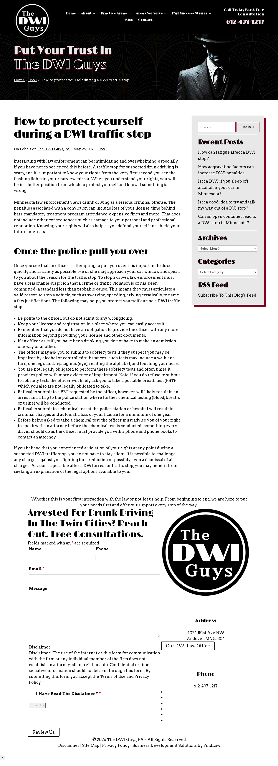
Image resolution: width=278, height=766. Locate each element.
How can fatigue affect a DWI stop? (226, 155)
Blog (129, 20)
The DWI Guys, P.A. (54, 149)
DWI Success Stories (190, 13)
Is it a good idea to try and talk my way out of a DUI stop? (226, 205)
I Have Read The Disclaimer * (68, 693)
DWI (102, 149)
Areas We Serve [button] (149, 13)
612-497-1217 (245, 21)
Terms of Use (113, 676)
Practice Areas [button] (114, 13)
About (86, 13)
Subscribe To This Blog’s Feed (227, 295)
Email (37, 568)
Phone (102, 549)
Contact (145, 20)
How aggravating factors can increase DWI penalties (226, 170)
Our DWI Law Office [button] (188, 645)
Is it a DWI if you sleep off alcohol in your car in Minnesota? (223, 187)
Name (35, 549)
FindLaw (212, 745)
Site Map (90, 745)
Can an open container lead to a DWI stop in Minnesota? (227, 219)
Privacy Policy (116, 745)
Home (71, 13)
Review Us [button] (44, 732)
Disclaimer (39, 647)
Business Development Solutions (164, 745)
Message (38, 588)
